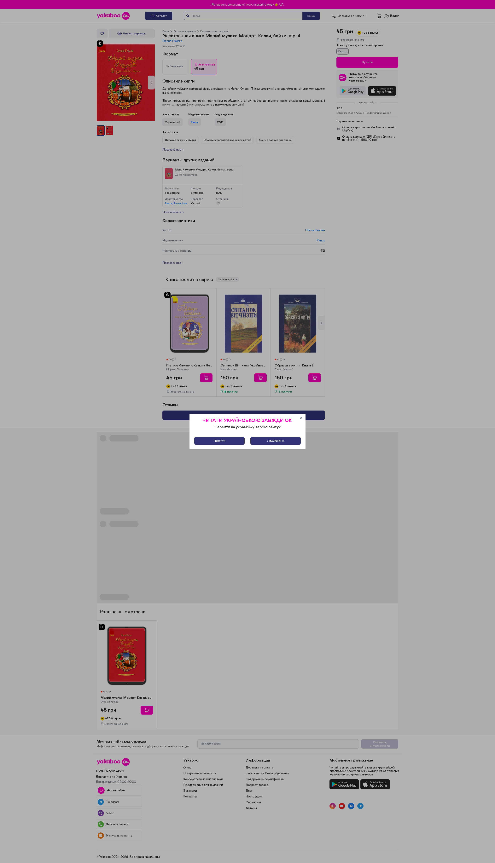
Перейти (219, 440)
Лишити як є (275, 440)
